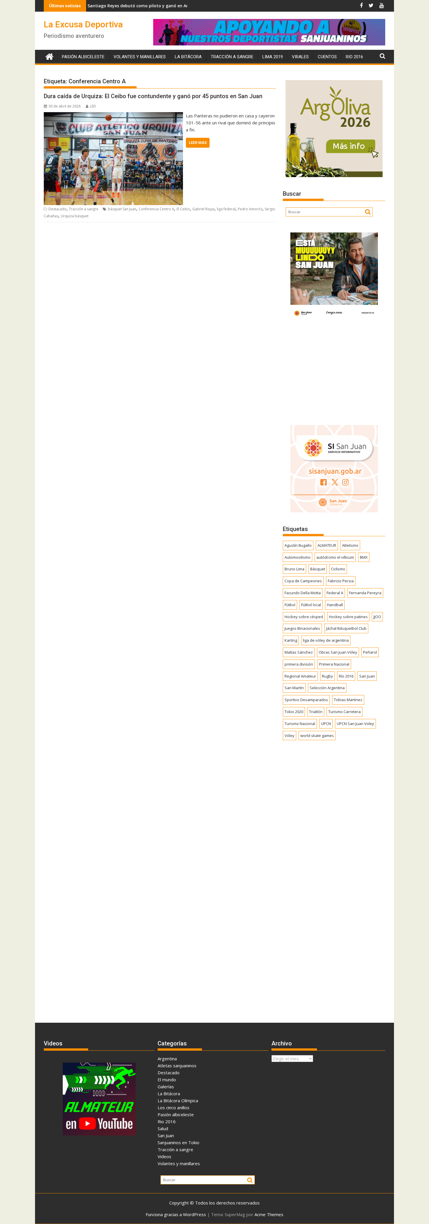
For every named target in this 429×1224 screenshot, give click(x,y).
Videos (164, 1156)
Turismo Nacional (300, 723)
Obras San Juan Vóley (338, 652)
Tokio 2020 (294, 711)
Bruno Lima (294, 569)
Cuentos (327, 56)
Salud (163, 1128)
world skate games (317, 735)
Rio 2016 (354, 56)
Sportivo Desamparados (306, 699)
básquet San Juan (122, 209)
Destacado (57, 209)
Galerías (166, 1086)
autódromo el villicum (335, 557)
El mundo (167, 1079)
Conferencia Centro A (156, 209)
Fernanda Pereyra (365, 592)
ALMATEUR (327, 545)
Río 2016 (346, 676)
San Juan (367, 676)
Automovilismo (298, 557)
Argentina (167, 1058)
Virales (300, 56)
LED (93, 106)
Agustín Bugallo (298, 545)
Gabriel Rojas (203, 209)
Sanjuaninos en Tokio (178, 1142)
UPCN (326, 723)
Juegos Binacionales (302, 628)
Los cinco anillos (173, 1107)
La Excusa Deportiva (83, 24)
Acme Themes (268, 1214)
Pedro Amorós (250, 209)
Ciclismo (338, 569)
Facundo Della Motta (303, 592)
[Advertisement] (334, 370)
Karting (291, 640)
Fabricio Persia (341, 580)
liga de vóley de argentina (326, 640)
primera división (299, 664)
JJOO (377, 616)
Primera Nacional (334, 664)
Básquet (317, 569)
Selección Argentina (327, 687)
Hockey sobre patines (348, 616)
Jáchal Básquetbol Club (346, 628)
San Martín (294, 687)
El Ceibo (183, 209)
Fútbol (290, 604)
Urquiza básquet (74, 216)
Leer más (198, 142)
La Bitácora (188, 56)
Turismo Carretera (344, 711)
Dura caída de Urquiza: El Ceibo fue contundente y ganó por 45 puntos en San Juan (153, 96)
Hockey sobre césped (304, 616)
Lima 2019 (272, 56)
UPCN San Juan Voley (355, 723)
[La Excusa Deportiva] (49, 55)
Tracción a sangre (232, 56)
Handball (335, 604)
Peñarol (370, 652)
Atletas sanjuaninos (177, 1065)
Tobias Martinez (348, 699)
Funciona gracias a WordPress (176, 1214)
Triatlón (315, 711)
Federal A (335, 592)
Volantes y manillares (140, 56)
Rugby (327, 676)
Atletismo (350, 545)
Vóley (289, 735)
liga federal (226, 209)
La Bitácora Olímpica (178, 1100)
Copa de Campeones (303, 580)
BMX (364, 557)
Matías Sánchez (299, 652)
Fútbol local (311, 604)
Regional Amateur (300, 676)
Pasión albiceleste (83, 56)
